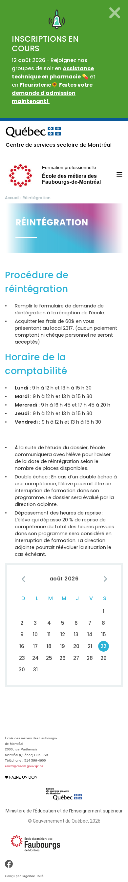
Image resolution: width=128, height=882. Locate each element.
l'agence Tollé (33, 876)
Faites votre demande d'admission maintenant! (52, 93)
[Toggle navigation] (115, 175)
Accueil (12, 197)
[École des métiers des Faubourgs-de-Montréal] (35, 843)
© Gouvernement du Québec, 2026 (64, 821)
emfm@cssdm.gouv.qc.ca (24, 766)
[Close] (115, 12)
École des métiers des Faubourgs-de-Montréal (71, 175)
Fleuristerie (35, 85)
